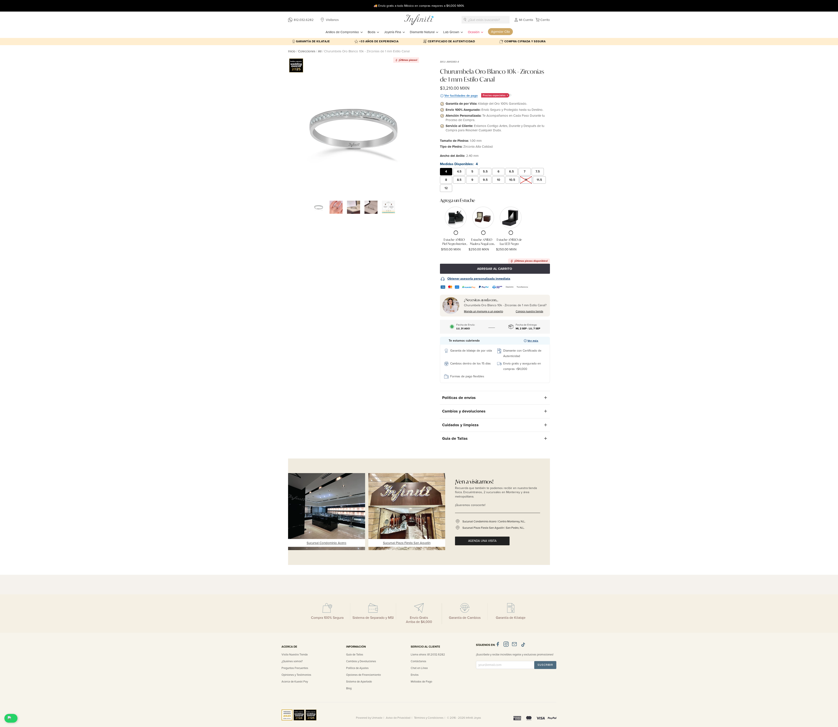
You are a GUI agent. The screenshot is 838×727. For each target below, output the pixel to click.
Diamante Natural (422, 32)
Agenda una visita (482, 541)
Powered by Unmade (369, 718)
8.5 (459, 180)
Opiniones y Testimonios (296, 675)
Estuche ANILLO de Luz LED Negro (509, 242)
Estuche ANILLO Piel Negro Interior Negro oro (454, 242)
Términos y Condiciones (428, 718)
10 (498, 180)
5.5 (485, 171)
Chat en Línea (419, 668)
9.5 (485, 180)
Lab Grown (451, 32)
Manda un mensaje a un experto (483, 311)
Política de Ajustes (357, 668)
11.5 (539, 180)
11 (526, 180)
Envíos (415, 675)
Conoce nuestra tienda (529, 311)
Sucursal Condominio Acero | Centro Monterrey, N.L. (493, 521)
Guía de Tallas (354, 654)
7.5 (538, 171)
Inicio (292, 51)
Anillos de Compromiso (343, 32)
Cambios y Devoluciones (361, 661)
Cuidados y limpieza (460, 425)
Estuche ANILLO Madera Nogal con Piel (482, 242)
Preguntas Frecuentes (295, 668)
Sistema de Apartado (359, 681)
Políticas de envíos (459, 397)
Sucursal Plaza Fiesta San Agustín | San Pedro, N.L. (493, 528)
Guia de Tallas (455, 438)
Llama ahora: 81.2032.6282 (428, 654)
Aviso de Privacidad (398, 718)
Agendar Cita (500, 32)
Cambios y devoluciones (464, 411)
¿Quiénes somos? (292, 661)
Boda (372, 32)
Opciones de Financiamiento (363, 675)
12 (446, 188)
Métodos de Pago (421, 681)
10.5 (512, 180)
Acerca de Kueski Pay (295, 681)
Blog (349, 688)
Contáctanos (418, 661)
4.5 (459, 171)
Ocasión (474, 32)
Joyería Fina (393, 32)
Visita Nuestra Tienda (295, 654)
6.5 (511, 171)
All (319, 51)
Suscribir (545, 665)
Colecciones (307, 51)
